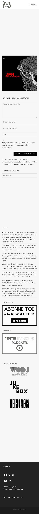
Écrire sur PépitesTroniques (13, 497)
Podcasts (7, 466)
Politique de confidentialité (13, 489)
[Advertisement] (19, 29)
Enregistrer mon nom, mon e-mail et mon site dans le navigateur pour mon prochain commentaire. (18, 145)
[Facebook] (5, 475)
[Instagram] (9, 475)
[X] (13, 475)
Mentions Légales (10, 487)
